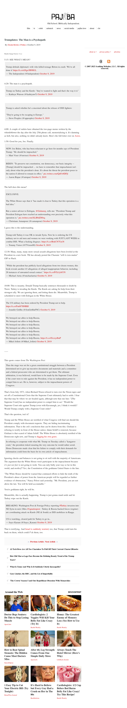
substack (49, 28)
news (59, 28)
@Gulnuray (41, 210)
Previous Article (37, 541)
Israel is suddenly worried (36, 528)
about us (92, 52)
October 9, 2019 (47, 73)
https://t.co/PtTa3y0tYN (54, 272)
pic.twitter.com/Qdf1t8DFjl (56, 173)
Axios (77, 135)
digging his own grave (47, 436)
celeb (41, 28)
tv (34, 28)
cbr (99, 28)
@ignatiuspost (33, 508)
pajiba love (82, 28)
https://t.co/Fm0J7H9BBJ (17, 306)
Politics (23, 44)
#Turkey (63, 505)
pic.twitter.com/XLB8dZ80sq (32, 217)
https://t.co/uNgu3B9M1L (24, 70)
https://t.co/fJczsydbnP (51, 337)
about (92, 28)
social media (69, 28)
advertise (117, 52)
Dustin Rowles (13, 44)
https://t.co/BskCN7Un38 (53, 241)
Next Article (50, 541)
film (28, 28)
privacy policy (105, 52)
